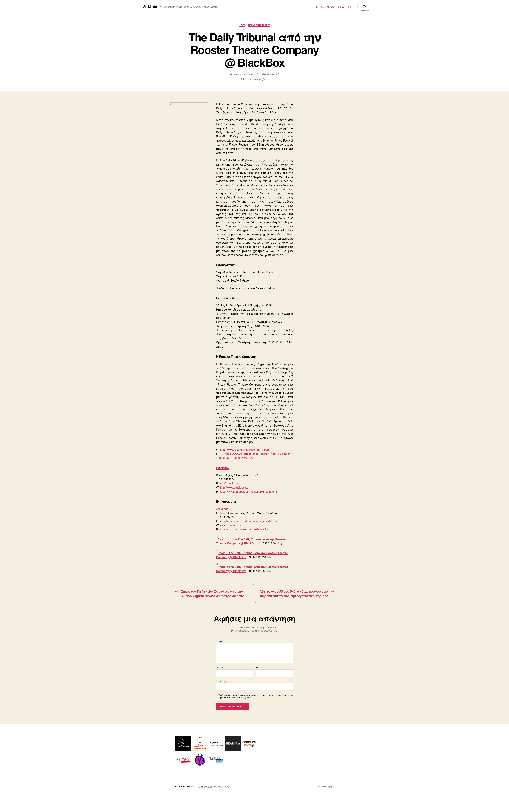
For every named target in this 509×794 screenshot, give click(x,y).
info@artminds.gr (230, 521)
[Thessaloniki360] (216, 760)
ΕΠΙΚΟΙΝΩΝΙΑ (344, 6)
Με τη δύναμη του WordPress (213, 786)
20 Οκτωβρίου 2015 (269, 74)
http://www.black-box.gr (234, 487)
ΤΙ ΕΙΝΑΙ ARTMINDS (323, 6)
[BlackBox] (183, 743)
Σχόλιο (220, 641)
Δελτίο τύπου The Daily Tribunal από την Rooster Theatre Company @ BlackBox (251, 541)
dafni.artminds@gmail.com (260, 521)
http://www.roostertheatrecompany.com (245, 449)
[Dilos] (200, 743)
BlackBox (222, 467)
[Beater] (233, 743)
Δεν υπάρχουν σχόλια (256, 79)
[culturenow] (249, 743)
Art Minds (150, 6)
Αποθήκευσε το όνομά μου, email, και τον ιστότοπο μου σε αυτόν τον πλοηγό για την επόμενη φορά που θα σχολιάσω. (256, 696)
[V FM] (200, 760)
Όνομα (220, 667)
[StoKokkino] (183, 760)
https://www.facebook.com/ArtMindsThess (246, 529)
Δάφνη (249, 74)
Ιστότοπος (221, 681)
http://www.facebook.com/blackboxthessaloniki (248, 491)
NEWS (242, 25)
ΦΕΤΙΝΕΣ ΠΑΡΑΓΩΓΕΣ (259, 25)
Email (259, 667)
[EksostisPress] (216, 743)
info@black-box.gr (231, 483)
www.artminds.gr (230, 525)
